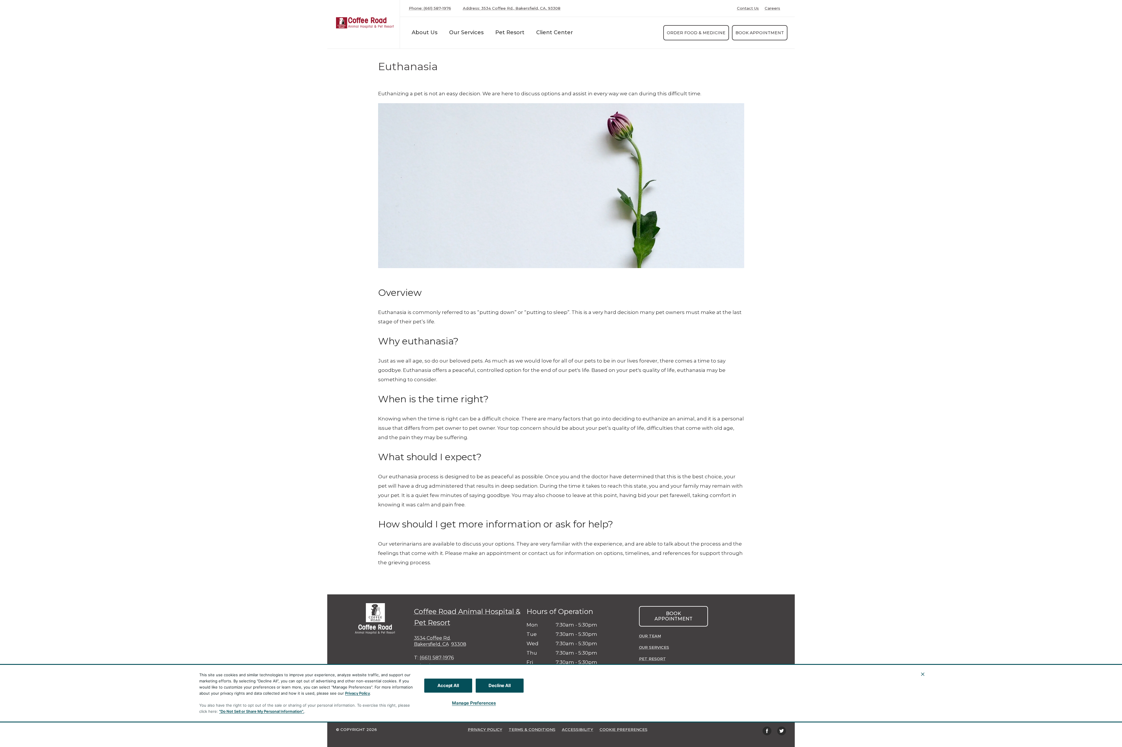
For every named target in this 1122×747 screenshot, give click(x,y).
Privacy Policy (357, 693)
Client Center (554, 32)
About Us (424, 32)
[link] (365, 23)
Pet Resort (509, 32)
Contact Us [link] (748, 8)
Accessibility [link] (577, 729)
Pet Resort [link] (652, 658)
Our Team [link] (650, 636)
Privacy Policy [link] (485, 729)
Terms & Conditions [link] (532, 729)
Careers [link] (772, 8)
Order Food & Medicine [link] (696, 32)
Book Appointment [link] (759, 32)
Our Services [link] (466, 32)
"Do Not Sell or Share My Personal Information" (261, 711)
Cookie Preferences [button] (623, 729)
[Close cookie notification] (922, 674)
